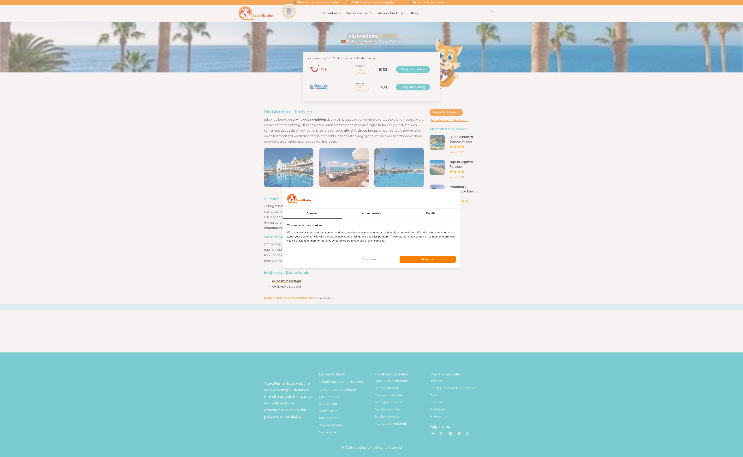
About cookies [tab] (371, 213)
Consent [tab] (312, 213)
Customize (370, 259)
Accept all (427, 259)
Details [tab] (430, 213)
